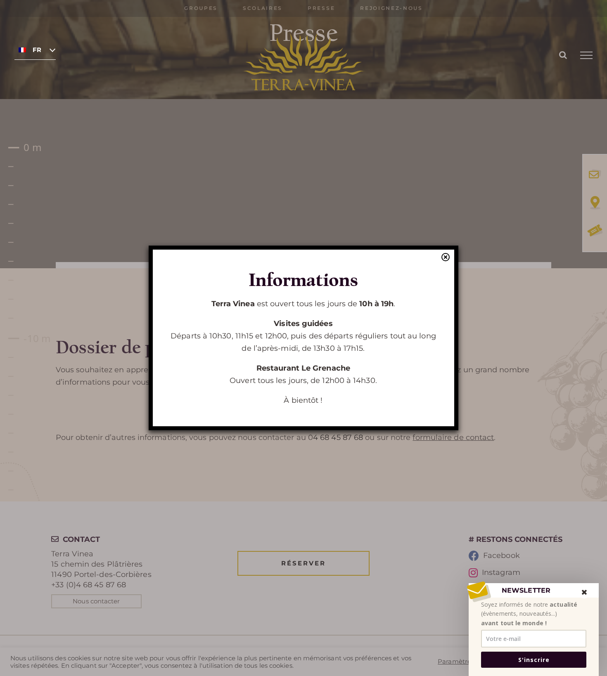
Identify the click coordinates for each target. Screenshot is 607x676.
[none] (35, 49)
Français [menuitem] (37, 50)
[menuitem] (35, 49)
